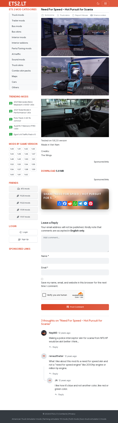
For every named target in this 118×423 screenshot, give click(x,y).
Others (15, 87)
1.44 (12, 154)
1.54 (26, 164)
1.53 (19, 164)
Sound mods (18, 59)
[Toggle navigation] (105, 3)
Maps (14, 76)
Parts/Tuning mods (22, 48)
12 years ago (64, 333)
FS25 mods (25, 196)
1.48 (12, 159)
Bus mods (17, 26)
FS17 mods (25, 217)
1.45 (19, 154)
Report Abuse (81, 15)
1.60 (12, 174)
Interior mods (19, 37)
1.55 (33, 164)
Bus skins (16, 31)
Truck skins (17, 65)
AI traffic (16, 54)
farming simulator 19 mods (55, 419)
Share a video (100, 15)
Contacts (63, 414)
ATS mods (25, 189)
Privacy (72, 414)
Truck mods (18, 15)
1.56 (12, 169)
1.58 (26, 169)
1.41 (19, 149)
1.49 (19, 159)
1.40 (12, 149)
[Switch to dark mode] (98, 3)
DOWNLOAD (48, 171)
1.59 (33, 169)
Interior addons (20, 43)
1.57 (19, 169)
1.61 (19, 174)
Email (44, 267)
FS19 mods (25, 210)
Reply (55, 347)
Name (45, 256)
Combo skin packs (21, 70)
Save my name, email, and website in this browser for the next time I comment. (74, 284)
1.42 (26, 149)
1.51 (33, 159)
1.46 (26, 154)
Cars (14, 82)
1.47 (33, 154)
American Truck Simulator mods (27, 419)
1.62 (26, 174)
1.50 (26, 159)
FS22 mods (25, 203)
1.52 (12, 164)
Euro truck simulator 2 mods (93, 419)
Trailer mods (18, 20)
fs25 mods (74, 419)
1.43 (33, 149)
